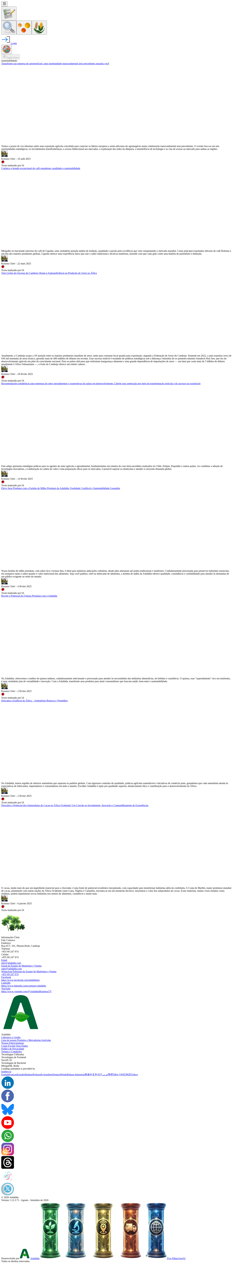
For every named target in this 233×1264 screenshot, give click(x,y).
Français (13, 1074)
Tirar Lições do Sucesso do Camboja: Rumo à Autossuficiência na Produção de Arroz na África (49, 273)
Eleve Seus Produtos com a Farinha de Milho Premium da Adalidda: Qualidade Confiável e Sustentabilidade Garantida (60, 488)
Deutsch (57, 1074)
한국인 (98, 1074)
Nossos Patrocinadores (12, 1043)
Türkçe (134, 1074)
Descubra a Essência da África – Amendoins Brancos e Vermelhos (34, 700)
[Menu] (4, 3)
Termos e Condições (11, 1051)
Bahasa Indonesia (76, 1074)
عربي (105, 1074)
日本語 (127, 1074)
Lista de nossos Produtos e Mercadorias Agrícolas (26, 1040)
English (5, 1074)
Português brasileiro (43, 1074)
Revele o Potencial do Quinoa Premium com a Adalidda (29, 595)
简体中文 (90, 1074)
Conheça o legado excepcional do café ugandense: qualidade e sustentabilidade (40, 168)
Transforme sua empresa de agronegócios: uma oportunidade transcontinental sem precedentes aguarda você (55, 63)
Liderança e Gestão (11, 1037)
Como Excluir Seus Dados (14, 1046)
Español (21, 1074)
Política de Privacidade (12, 1048)
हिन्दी (110, 1074)
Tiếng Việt (118, 1074)
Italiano (29, 1074)
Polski (64, 1074)
